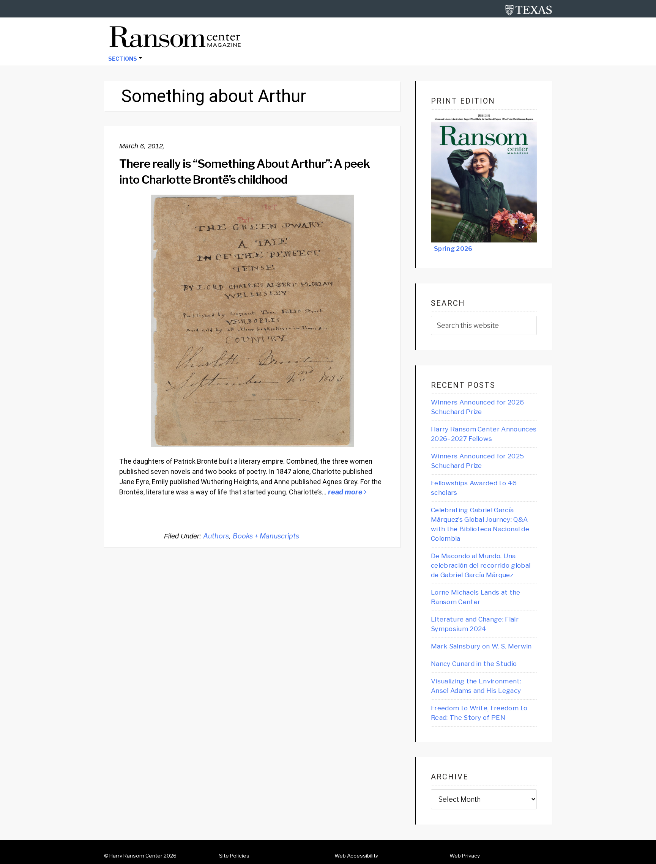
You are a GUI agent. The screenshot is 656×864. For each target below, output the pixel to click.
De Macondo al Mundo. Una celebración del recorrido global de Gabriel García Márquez (480, 565)
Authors (216, 536)
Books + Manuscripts (266, 536)
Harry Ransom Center (135, 856)
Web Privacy (464, 856)
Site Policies (234, 856)
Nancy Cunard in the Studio (474, 663)
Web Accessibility (356, 856)
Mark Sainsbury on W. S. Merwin (481, 646)
